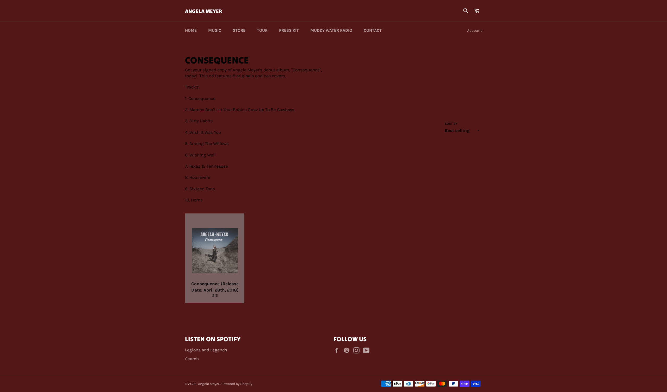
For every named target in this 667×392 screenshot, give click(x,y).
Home (191, 30)
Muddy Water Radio (331, 30)
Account (474, 30)
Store (239, 30)
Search (192, 358)
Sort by (451, 123)
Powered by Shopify (236, 384)
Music (214, 30)
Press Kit (289, 30)
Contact (373, 30)
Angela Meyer (203, 11)
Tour (262, 30)
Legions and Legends (206, 349)
